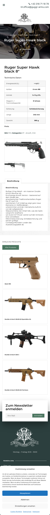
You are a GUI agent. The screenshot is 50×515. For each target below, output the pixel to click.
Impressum (36, 511)
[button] (4, 5)
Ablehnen (25, 499)
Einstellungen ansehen (25, 506)
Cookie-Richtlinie (16, 511)
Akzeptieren (25, 493)
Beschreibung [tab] (13, 181)
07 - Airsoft (23, 49)
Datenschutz (27, 511)
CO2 (29, 49)
